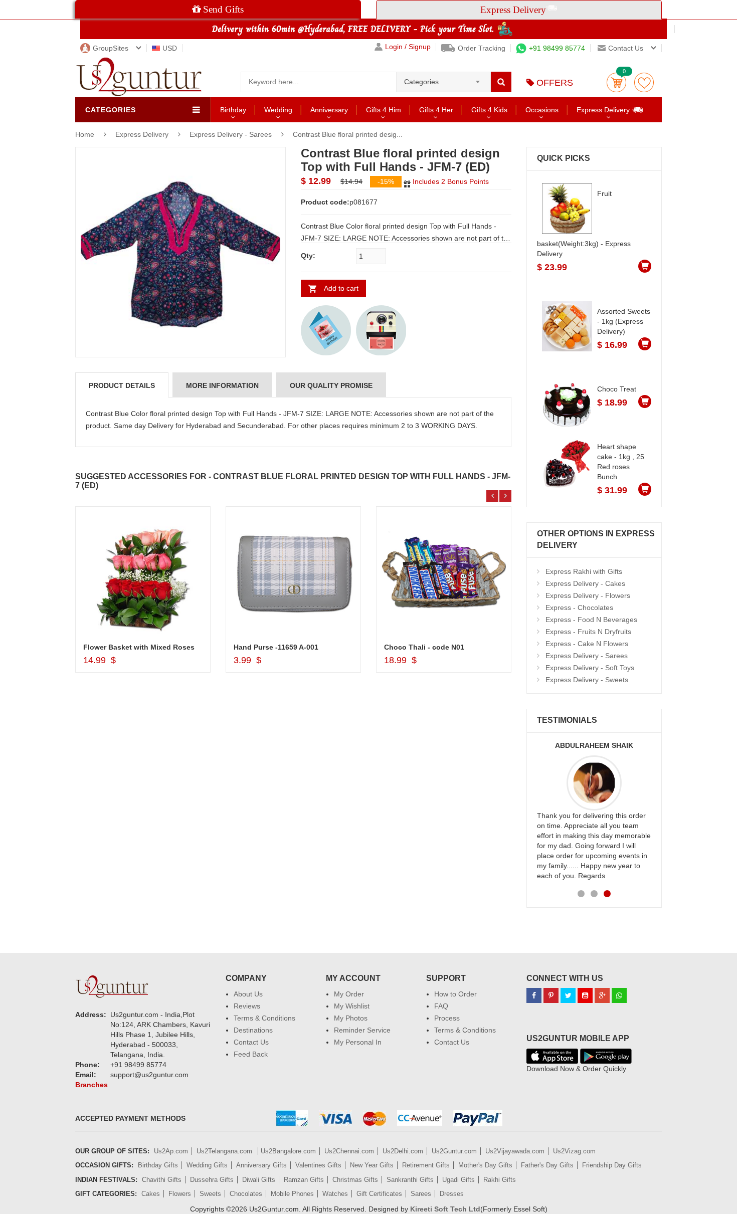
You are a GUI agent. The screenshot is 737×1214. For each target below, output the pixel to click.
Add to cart (341, 288)
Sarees (421, 1193)
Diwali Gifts (258, 1179)
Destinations (253, 1030)
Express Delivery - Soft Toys (589, 668)
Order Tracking (481, 48)
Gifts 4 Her (436, 110)
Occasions (542, 110)
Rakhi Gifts (499, 1179)
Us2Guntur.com (454, 1151)
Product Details (122, 385)
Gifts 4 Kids (489, 110)
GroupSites (110, 48)
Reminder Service (362, 1030)
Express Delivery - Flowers (587, 595)
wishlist (644, 82)
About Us (248, 994)
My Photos (350, 1018)
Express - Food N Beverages (591, 620)
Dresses (452, 1193)
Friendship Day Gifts (612, 1165)
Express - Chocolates (579, 607)
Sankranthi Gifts (410, 1179)
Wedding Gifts (207, 1165)
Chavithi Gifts (161, 1179)
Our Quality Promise (331, 385)
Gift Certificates (379, 1193)
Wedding (278, 110)
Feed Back (251, 1054)
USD (169, 48)
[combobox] (443, 79)
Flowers (179, 1193)
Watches (335, 1193)
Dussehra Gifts (212, 1179)
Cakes (150, 1193)
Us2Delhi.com (403, 1151)
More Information (222, 385)
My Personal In (358, 1042)
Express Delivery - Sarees (231, 134)
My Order (349, 994)
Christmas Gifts (355, 1179)
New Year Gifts (372, 1165)
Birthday (233, 110)
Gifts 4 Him (383, 110)
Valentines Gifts (318, 1165)
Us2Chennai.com (349, 1151)
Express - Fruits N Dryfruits (588, 632)
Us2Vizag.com (574, 1151)
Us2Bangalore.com (288, 1151)
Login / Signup (408, 47)
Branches (91, 1085)
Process (447, 1018)
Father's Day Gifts (547, 1165)
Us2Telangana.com (225, 1151)
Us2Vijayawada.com (514, 1151)
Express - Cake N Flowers (586, 644)
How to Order (455, 994)
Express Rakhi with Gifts (583, 571)
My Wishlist (352, 1006)
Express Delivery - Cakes (585, 583)
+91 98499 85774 (557, 48)
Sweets (210, 1193)
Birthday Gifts (158, 1165)
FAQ (441, 1006)
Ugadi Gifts (458, 1179)
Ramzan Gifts (304, 1179)
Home (84, 134)
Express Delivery (604, 110)
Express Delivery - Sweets (586, 680)
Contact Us (251, 1042)
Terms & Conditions (264, 1018)
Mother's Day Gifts (485, 1165)
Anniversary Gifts (261, 1165)
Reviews (247, 1006)
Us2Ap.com (171, 1151)
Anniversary (329, 110)
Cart (616, 82)
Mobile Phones (292, 1193)
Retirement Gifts (426, 1165)
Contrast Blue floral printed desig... (348, 134)
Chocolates (246, 1193)
